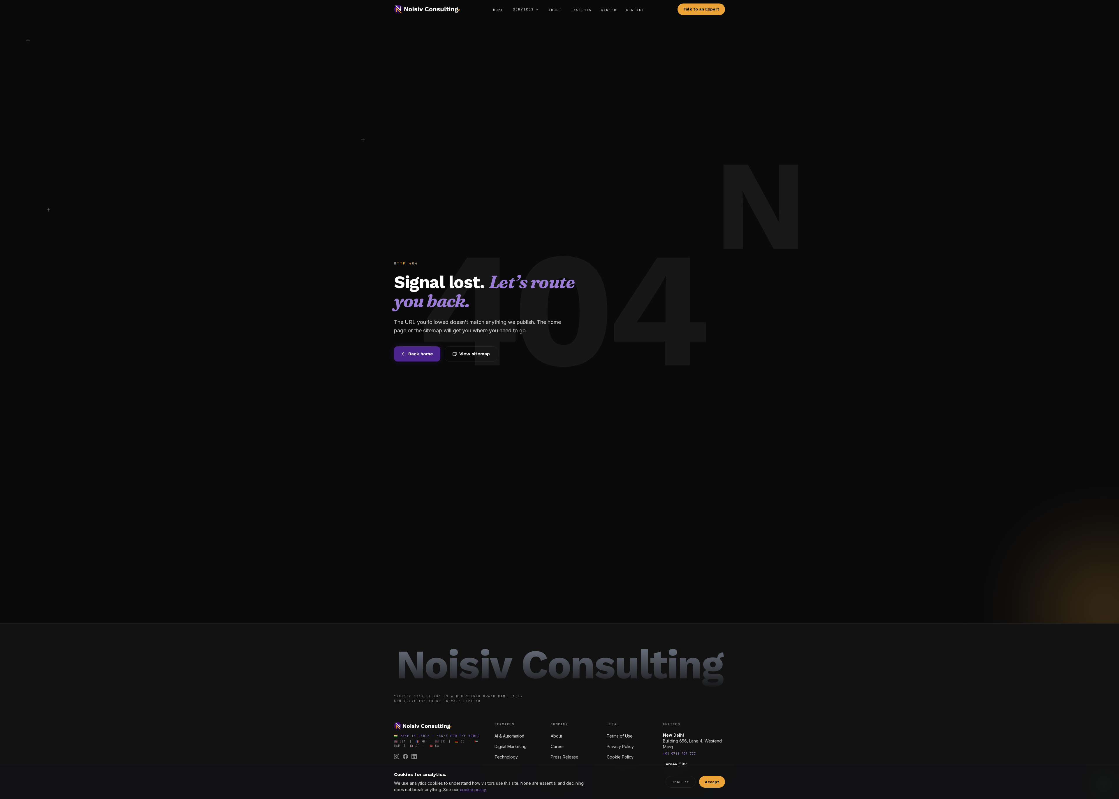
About (555, 10)
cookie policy (473, 789)
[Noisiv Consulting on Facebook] (405, 756)
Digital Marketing (511, 746)
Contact (635, 10)
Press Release (564, 756)
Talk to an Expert (701, 9)
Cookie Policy (620, 756)
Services (523, 9)
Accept (712, 782)
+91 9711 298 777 (679, 754)
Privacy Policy (620, 746)
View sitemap (474, 354)
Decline (680, 782)
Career (609, 10)
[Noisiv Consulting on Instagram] (396, 756)
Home (498, 10)
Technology (506, 756)
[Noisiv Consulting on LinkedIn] (414, 756)
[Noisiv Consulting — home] (427, 9)
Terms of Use (620, 735)
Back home (420, 354)
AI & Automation (509, 735)
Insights (581, 10)
